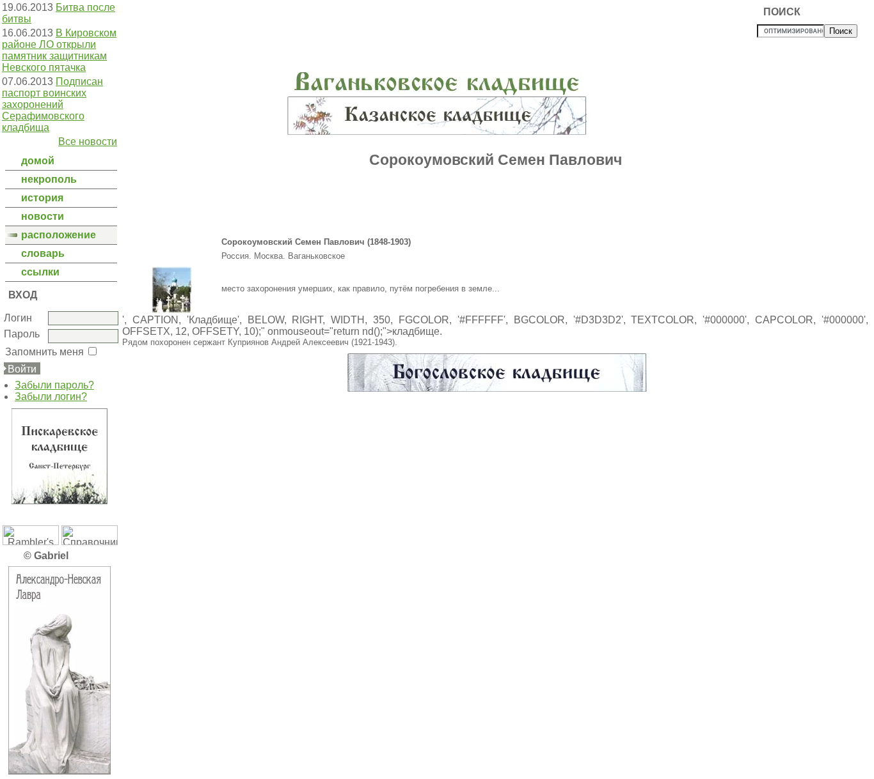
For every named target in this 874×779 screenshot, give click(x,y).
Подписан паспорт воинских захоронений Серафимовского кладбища (52, 104)
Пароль (22, 333)
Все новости (87, 141)
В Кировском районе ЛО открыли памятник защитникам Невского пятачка (59, 50)
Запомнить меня (44, 351)
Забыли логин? (51, 396)
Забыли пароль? (54, 385)
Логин (18, 317)
